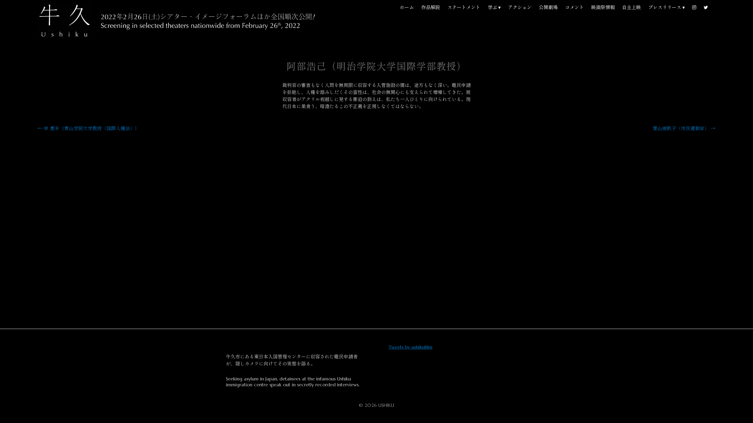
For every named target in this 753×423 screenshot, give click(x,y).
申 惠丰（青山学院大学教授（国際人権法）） (88, 128)
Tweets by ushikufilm (410, 347)
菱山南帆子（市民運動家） (684, 128)
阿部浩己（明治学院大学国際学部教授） (376, 67)
